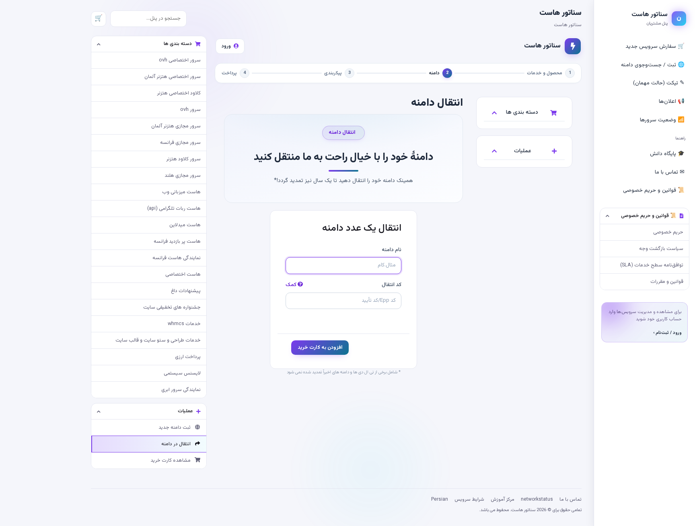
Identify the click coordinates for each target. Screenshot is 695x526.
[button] (644, 216)
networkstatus (537, 499)
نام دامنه (391, 250)
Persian (439, 499)
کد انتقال (343, 285)
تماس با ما (570, 499)
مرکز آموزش (502, 499)
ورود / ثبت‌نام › (667, 333)
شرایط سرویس (469, 499)
